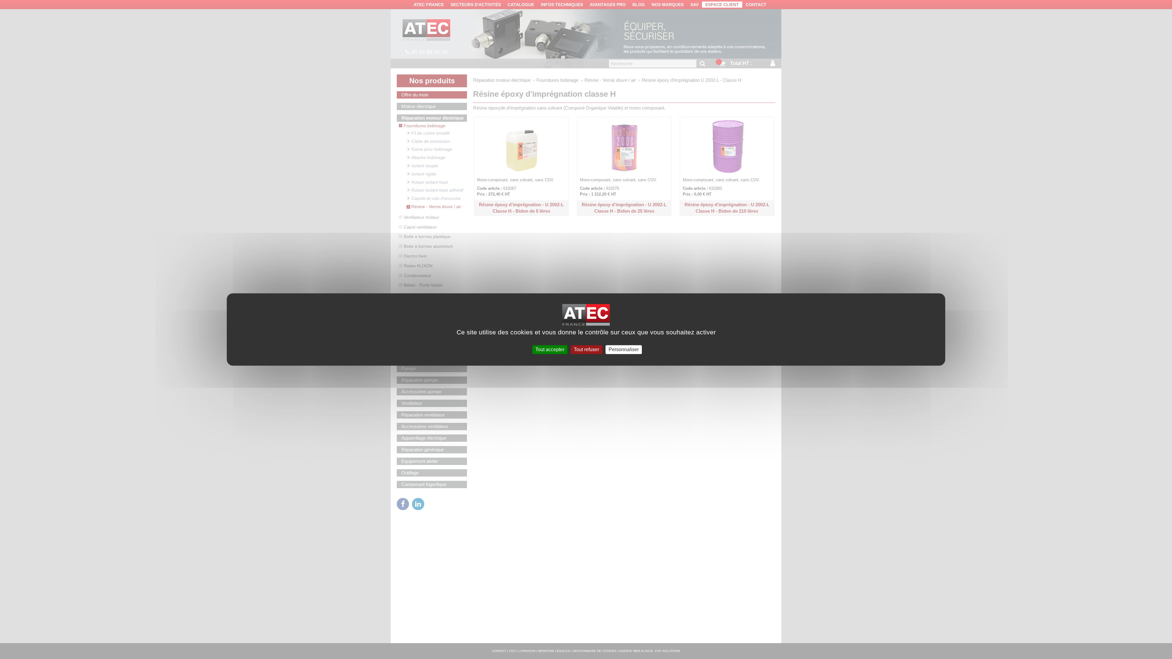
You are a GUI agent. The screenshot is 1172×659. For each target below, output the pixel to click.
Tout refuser (586, 349)
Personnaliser (624, 349)
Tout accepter (549, 349)
